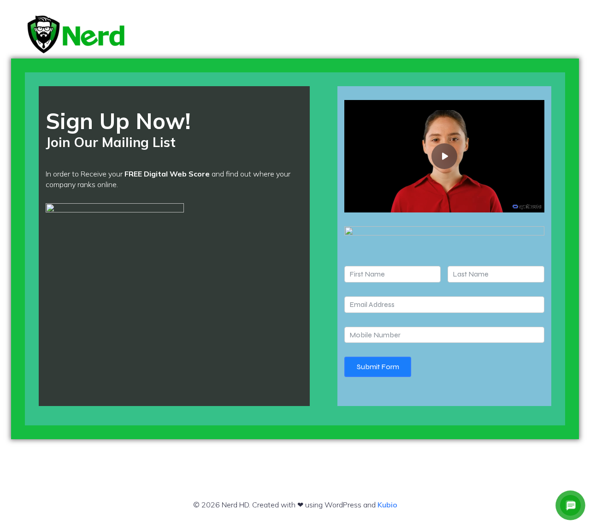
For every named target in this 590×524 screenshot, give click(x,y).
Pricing (469, 34)
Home (429, 34)
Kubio (387, 504)
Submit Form (378, 366)
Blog (508, 34)
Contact (550, 34)
